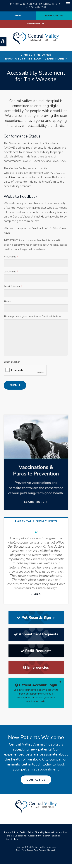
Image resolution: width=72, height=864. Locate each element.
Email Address (13, 286)
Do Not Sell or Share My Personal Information (43, 832)
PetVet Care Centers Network (41, 850)
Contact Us (35, 780)
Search (46, 835)
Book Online (54, 15)
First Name (11, 256)
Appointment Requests (38, 634)
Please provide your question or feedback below (33, 316)
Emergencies (36, 23)
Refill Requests (38, 650)
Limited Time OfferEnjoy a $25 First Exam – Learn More (34, 56)
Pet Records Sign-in (38, 617)
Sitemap (56, 835)
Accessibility (34, 835)
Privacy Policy (11, 832)
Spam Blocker (12, 362)
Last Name (11, 271)
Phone (7, 301)
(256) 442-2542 (37, 7)
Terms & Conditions (16, 835)
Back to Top (12, 839)
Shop (18, 15)
